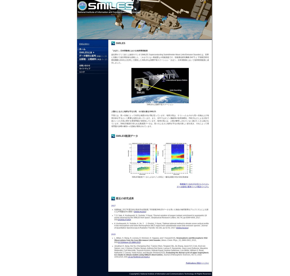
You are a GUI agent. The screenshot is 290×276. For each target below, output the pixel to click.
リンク (92, 72)
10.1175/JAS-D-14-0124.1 (139, 257)
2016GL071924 (124, 220)
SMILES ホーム (92, 49)
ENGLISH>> (84, 44)
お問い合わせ (92, 65)
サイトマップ (92, 69)
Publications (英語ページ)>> (197, 263)
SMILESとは (92, 52)
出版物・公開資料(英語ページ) (92, 59)
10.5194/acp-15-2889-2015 (129, 242)
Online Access (140, 212)
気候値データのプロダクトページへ (194, 184)
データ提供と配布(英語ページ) (92, 55)
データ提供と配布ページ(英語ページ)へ (193, 187)
